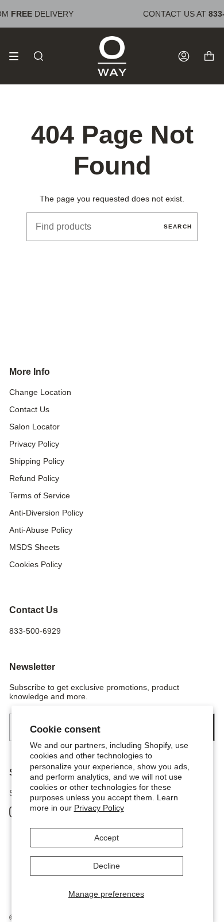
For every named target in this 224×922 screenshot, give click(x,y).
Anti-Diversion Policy (46, 512)
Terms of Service (39, 495)
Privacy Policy (99, 807)
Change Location (40, 392)
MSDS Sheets (34, 547)
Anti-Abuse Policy (40, 529)
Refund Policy (34, 478)
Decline (106, 865)
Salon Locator (34, 426)
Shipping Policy (36, 461)
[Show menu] (17, 56)
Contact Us (29, 409)
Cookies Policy (35, 564)
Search (178, 226)
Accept (106, 837)
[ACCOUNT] (184, 56)
